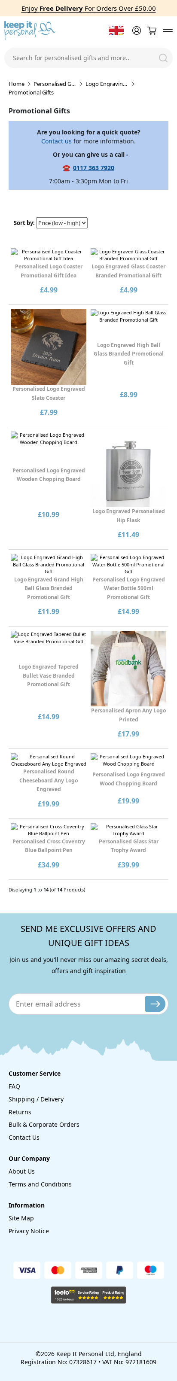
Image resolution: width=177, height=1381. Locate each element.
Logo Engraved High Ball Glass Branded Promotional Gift (129, 353)
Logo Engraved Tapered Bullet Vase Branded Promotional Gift (48, 675)
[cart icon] (152, 30)
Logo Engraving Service (106, 84)
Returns (20, 1112)
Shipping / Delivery (36, 1099)
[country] (116, 30)
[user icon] (136, 30)
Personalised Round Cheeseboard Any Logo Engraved (48, 780)
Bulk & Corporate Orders (44, 1124)
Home (16, 84)
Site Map (21, 1218)
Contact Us (24, 1137)
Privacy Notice (29, 1231)
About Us (22, 1171)
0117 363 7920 (93, 168)
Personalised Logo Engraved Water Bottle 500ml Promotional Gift (128, 588)
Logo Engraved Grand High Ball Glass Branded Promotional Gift (48, 588)
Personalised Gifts (55, 84)
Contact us (56, 141)
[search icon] (163, 58)
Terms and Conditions (40, 1184)
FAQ (14, 1086)
